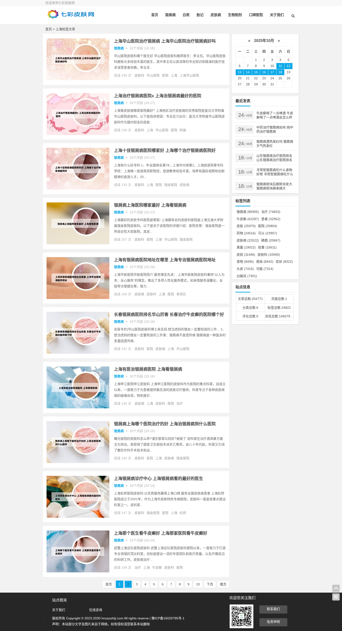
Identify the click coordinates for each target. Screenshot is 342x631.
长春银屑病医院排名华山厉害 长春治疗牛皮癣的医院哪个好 (169, 314)
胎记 (200, 15)
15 (256, 72)
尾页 (223, 584)
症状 (284, 261)
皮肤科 (139, 75)
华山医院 (153, 75)
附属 (183, 130)
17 (272, 72)
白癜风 (247, 276)
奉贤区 (181, 294)
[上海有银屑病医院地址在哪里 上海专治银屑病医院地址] (78, 298)
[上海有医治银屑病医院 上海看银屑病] (78, 407)
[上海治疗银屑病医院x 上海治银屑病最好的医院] (78, 134)
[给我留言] (336, 597)
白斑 (186, 15)
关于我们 (277, 15)
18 (280, 72)
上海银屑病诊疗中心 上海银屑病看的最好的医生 (158, 478)
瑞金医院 (170, 185)
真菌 (246, 247)
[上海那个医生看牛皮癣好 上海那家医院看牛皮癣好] (78, 571)
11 (280, 66)
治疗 (179, 403)
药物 (246, 233)
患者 (270, 219)
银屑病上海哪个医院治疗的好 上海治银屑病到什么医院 (165, 424)
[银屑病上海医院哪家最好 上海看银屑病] (78, 243)
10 (198, 584)
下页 (210, 584)
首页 (154, 15)
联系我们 (273, 609)
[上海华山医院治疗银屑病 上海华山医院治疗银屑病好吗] (78, 79)
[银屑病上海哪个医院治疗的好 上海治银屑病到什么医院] (78, 462)
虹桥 (183, 513)
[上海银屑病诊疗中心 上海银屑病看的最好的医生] (78, 516)
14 (248, 72)
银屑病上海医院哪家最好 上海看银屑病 (150, 205)
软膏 (267, 247)
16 (264, 72)
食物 (245, 261)
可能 (264, 269)
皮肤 (246, 226)
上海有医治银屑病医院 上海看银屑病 (148, 369)
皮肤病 (216, 15)
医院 (165, 75)
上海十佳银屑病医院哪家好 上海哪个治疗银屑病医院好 (165, 150)
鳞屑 (270, 240)
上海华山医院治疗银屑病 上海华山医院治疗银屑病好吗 (165, 41)
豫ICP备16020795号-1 (167, 618)
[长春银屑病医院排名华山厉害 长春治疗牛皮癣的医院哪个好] (78, 352)
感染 (264, 261)
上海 (174, 75)
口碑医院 (256, 15)
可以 (267, 233)
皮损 (246, 254)
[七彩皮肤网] (71, 18)
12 (288, 66)
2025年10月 (264, 41)
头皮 (245, 269)
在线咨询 (95, 610)
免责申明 (273, 622)
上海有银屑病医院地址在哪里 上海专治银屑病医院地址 (165, 260)
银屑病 (170, 15)
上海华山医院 (189, 75)
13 (239, 72)
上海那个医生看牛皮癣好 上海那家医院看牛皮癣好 (160, 533)
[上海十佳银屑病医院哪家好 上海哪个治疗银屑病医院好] (78, 188)
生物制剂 (235, 15)
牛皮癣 (157, 567)
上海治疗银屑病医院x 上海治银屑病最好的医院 (157, 96)
